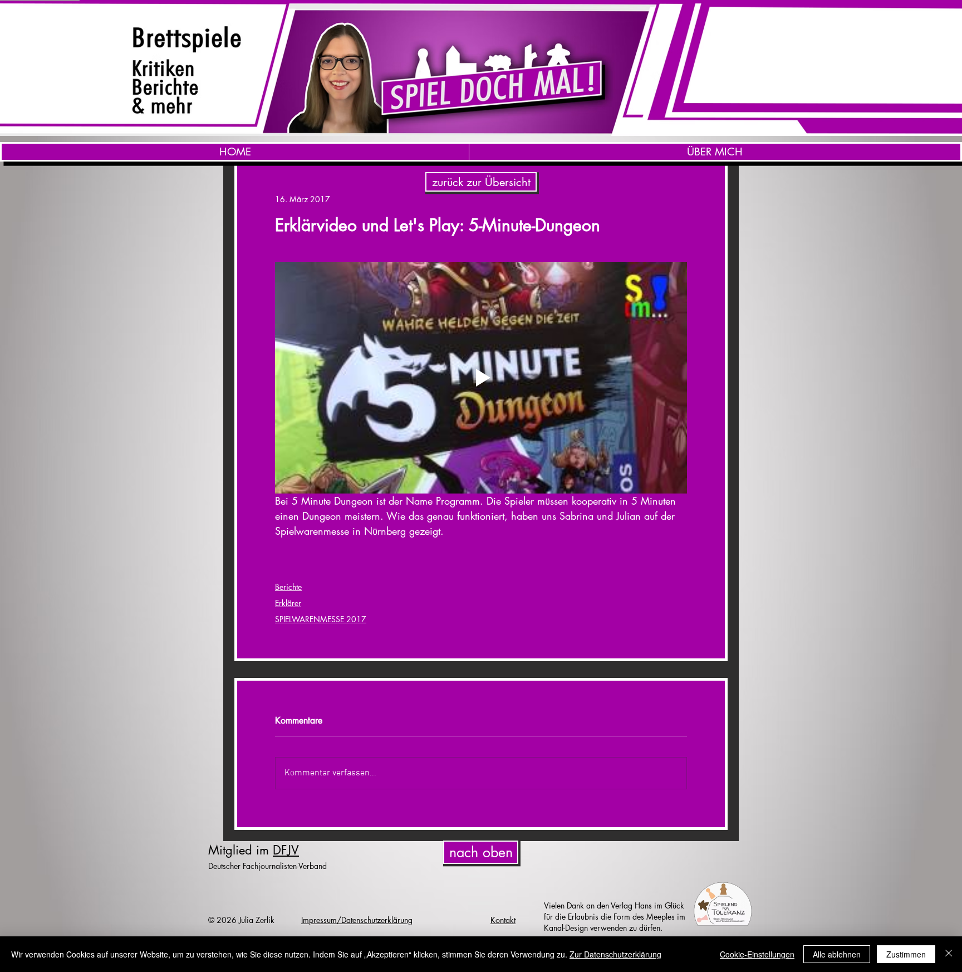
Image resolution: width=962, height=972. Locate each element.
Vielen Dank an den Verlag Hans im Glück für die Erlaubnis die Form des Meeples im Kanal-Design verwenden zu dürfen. (614, 916)
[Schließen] (948, 954)
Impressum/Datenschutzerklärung (357, 920)
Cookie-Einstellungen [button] (757, 954)
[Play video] (481, 378)
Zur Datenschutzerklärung (615, 954)
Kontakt (503, 920)
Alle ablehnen (837, 954)
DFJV (286, 850)
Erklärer (288, 603)
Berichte (288, 587)
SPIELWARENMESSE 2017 (320, 619)
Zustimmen (906, 954)
